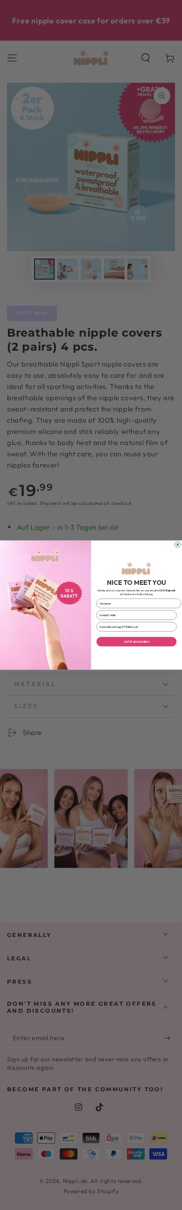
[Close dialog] (177, 544)
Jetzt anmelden (136, 641)
